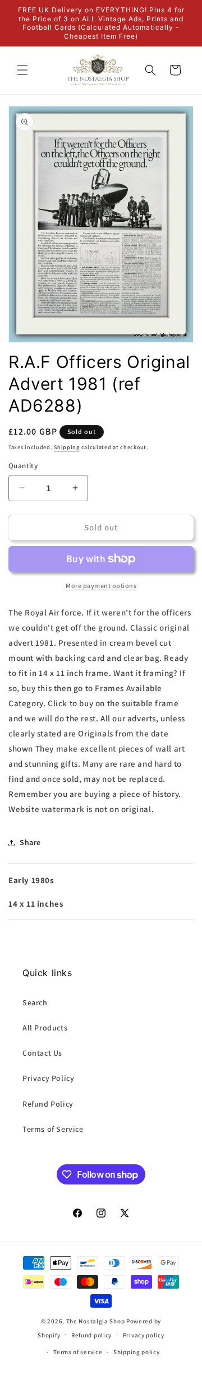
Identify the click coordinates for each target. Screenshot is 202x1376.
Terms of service (77, 1352)
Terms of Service (53, 1129)
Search (35, 1002)
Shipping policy (136, 1352)
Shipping (67, 447)
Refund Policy (48, 1104)
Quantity (23, 465)
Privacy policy (143, 1335)
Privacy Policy (48, 1078)
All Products (44, 1028)
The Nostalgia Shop (95, 1321)
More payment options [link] (101, 585)
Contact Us (42, 1053)
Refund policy (91, 1335)
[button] (22, 70)
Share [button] (30, 842)
